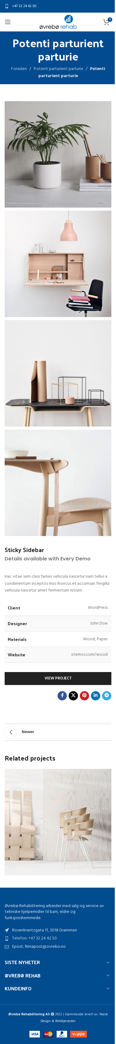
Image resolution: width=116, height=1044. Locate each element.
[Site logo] (58, 22)
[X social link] (73, 695)
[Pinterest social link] (84, 695)
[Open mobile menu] (8, 22)
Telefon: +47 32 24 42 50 (34, 938)
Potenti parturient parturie (58, 68)
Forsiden (19, 68)
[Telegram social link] (106, 695)
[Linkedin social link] (95, 695)
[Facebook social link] (62, 695)
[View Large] (106, 774)
